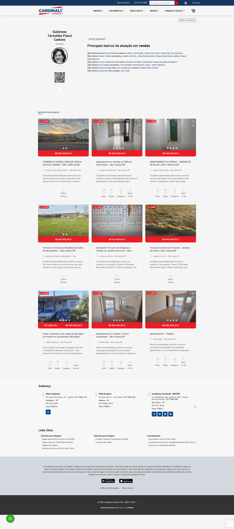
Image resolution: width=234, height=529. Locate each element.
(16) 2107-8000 (158, 405)
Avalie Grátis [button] (136, 11)
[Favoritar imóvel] (86, 121)
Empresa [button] (97, 11)
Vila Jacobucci (177, 53)
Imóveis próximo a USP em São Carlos (58, 448)
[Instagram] (48, 412)
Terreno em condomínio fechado (162, 445)
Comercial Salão (105, 71)
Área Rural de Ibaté (146, 56)
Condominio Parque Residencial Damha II (159, 62)
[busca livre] (176, 3)
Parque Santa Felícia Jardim (167, 56)
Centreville (165, 53)
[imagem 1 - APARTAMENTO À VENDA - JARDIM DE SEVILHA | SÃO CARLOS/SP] (170, 134)
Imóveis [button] (154, 11)
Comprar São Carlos (103, 442)
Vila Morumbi (138, 65)
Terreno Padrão (104, 56)
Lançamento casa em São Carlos (162, 439)
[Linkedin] (165, 414)
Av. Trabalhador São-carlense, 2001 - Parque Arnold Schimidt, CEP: (170, 398)
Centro (129, 53)
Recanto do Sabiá (133, 62)
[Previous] (42, 134)
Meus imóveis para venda (100, 29)
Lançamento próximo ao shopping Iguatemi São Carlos (171, 442)
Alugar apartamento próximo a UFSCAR (58, 439)
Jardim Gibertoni (158, 65)
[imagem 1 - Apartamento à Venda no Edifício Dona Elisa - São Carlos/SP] (117, 134)
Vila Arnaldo (138, 53)
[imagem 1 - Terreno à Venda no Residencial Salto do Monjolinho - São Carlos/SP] (63, 220)
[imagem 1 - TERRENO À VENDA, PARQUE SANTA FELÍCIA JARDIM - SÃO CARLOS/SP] (63, 134)
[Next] (85, 134)
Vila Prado (125, 71)
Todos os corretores (187, 20)
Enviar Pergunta (59, 94)
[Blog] (170, 414)
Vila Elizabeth (126, 65)
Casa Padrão (103, 65)
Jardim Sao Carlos (152, 53)
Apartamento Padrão (107, 53)
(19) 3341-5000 (52, 403)
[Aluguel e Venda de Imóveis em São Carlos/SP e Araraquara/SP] (50, 11)
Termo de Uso (128, 488)
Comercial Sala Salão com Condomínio (114, 68)
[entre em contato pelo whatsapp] (7, 517)
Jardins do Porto (129, 56)
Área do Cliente (123, 3)
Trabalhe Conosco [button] (174, 11)
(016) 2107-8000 (140, 3)
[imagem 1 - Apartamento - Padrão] (170, 306)
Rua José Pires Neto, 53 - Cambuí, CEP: (66, 397)
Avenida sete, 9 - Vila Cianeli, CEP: (117, 397)
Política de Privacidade (109, 488)
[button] (185, 2)
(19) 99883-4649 (106, 403)
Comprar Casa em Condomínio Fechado (111, 439)
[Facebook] (159, 414)
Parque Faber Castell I (149, 68)
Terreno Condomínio (106, 62)
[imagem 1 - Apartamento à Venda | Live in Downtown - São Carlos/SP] (117, 306)
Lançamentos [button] (116, 11)
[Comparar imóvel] (86, 125)
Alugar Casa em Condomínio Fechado (57, 442)
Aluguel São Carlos (50, 445)
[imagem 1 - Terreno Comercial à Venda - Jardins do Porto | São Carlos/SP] (170, 220)
